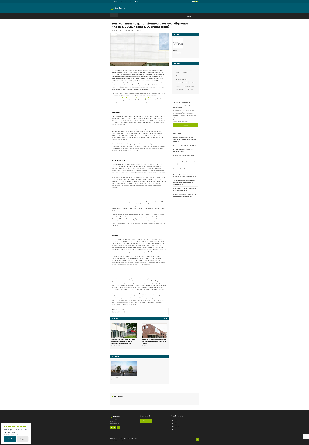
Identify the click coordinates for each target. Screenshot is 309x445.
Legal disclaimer (132, 438)
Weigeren (22, 439)
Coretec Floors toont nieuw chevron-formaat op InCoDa (183, 156)
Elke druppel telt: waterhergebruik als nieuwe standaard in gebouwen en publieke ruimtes (184, 182)
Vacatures (155, 15)
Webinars (171, 15)
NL (122, 1)
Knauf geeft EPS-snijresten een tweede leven (184, 170)
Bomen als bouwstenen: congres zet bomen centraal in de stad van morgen (184, 175)
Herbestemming (179, 75)
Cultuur (177, 72)
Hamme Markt (115, 378)
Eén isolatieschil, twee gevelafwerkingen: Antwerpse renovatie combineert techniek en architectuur (185, 163)
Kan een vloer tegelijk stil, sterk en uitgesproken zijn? (183, 150)
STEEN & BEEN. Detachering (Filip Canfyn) (184, 145)
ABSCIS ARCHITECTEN (177, 52)
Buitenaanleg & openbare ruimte (183, 68)
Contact (174, 430)
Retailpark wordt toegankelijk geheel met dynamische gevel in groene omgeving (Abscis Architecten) (123, 341)
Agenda (174, 421)
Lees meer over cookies (11, 434)
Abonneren (185, 125)
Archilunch (181, 15)
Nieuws (114, 15)
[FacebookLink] (134, 1)
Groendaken (185, 72)
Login (130, 1)
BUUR (135, 98)
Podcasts (163, 15)
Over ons (174, 424)
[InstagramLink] (138, 1)
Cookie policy (122, 438)
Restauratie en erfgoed (189, 86)
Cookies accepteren (10, 439)
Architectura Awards (190, 15)
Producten (131, 15)
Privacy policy (113, 438)
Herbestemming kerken (181, 79)
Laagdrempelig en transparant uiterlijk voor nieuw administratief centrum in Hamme (154, 341)
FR (125, 1)
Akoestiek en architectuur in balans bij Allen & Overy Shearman (184, 189)
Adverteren (195, 1)
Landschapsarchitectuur (181, 82)
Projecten (122, 15)
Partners (147, 15)
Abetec (150, 98)
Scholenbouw (190, 89)
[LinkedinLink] (136, 1)
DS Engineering (141, 98)
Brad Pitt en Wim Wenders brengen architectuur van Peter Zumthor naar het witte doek (185, 139)
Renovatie (178, 86)
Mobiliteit (192, 82)
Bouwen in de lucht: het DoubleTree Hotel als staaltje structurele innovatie (185, 195)
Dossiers (139, 15)
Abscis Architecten (127, 98)
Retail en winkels (179, 89)
